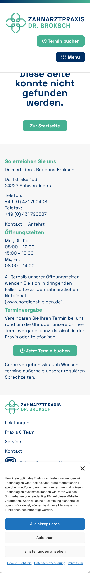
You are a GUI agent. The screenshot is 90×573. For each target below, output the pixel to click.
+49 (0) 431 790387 (26, 214)
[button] (82, 468)
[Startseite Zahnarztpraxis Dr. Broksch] (45, 23)
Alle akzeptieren (45, 523)
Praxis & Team (19, 432)
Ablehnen (45, 537)
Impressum (75, 563)
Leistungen (17, 422)
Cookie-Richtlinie (19, 563)
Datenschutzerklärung (50, 563)
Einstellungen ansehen (45, 551)
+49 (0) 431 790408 (26, 201)
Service (13, 441)
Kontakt (13, 224)
